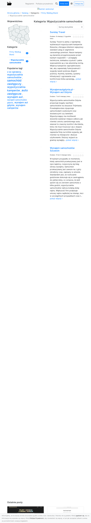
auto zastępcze (17, 92)
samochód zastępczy (14, 82)
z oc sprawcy (14, 72)
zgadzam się (80, 515)
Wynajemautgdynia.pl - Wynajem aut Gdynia (62, 91)
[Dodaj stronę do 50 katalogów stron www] (45, 9)
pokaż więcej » (72, 140)
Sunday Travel (57, 32)
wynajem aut (15, 96)
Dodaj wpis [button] (64, 4)
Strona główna (13, 13)
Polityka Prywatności (37, 518)
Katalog (25, 13)
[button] (56, 4)
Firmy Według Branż (49, 13)
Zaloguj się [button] (79, 4)
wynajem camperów (16, 106)
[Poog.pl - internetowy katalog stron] (9, 3)
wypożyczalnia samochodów (15, 76)
